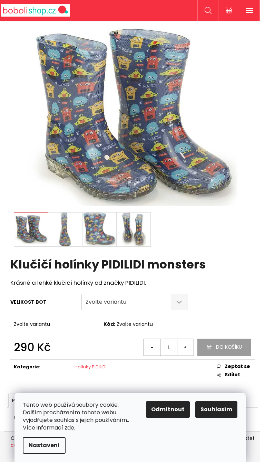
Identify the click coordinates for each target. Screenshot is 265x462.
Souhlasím (216, 409)
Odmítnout (168, 409)
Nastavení (44, 445)
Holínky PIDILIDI (91, 367)
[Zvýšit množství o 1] (185, 347)
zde (69, 428)
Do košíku (229, 346)
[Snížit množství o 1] (152, 347)
